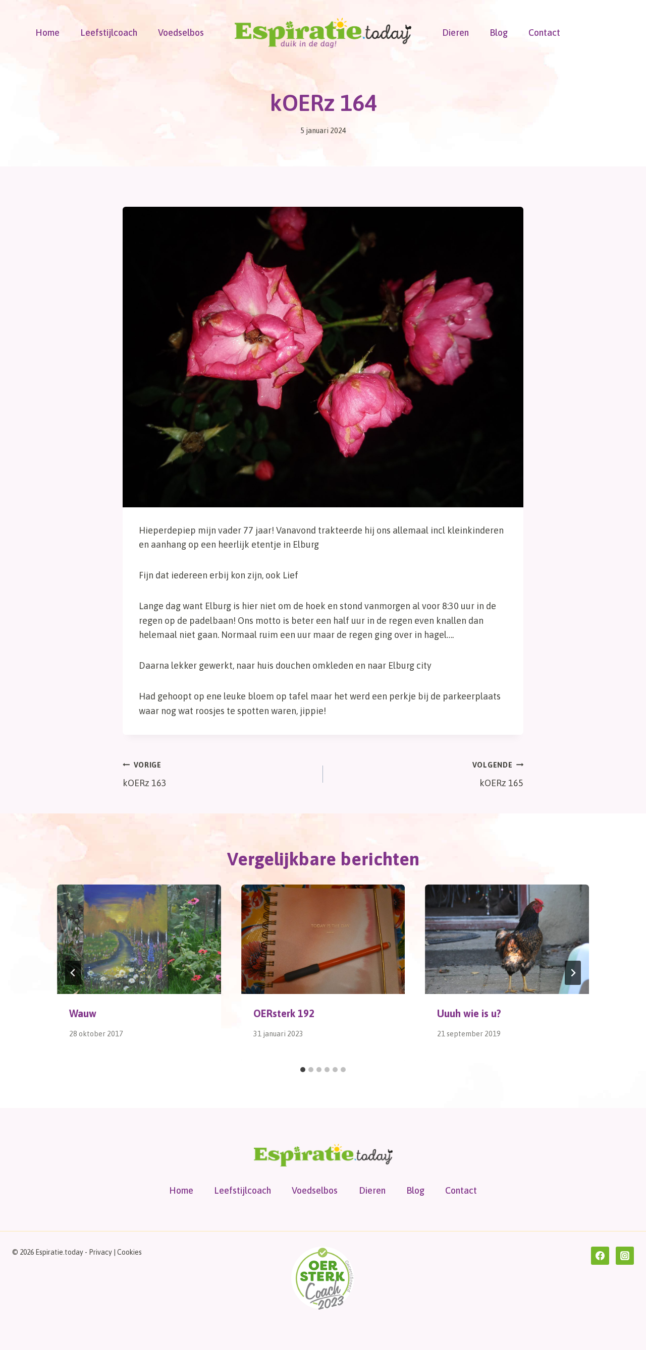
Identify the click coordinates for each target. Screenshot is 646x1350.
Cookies (129, 1252)
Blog (499, 32)
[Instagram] (625, 1256)
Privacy (100, 1252)
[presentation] (139, 939)
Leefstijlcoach (108, 32)
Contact (544, 32)
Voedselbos (181, 32)
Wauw (82, 1013)
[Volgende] (573, 973)
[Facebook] (600, 1256)
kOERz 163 (145, 775)
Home (47, 32)
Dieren (455, 32)
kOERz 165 (497, 775)
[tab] (302, 1069)
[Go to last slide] (73, 973)
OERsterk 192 (283, 1013)
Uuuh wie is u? (469, 1013)
